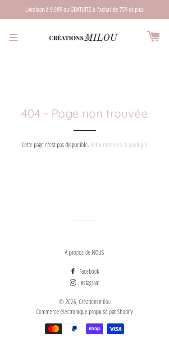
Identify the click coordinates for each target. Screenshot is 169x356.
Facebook (88, 271)
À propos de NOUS (84, 252)
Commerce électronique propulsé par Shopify (84, 311)
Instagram (89, 282)
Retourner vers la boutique (119, 144)
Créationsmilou (95, 301)
